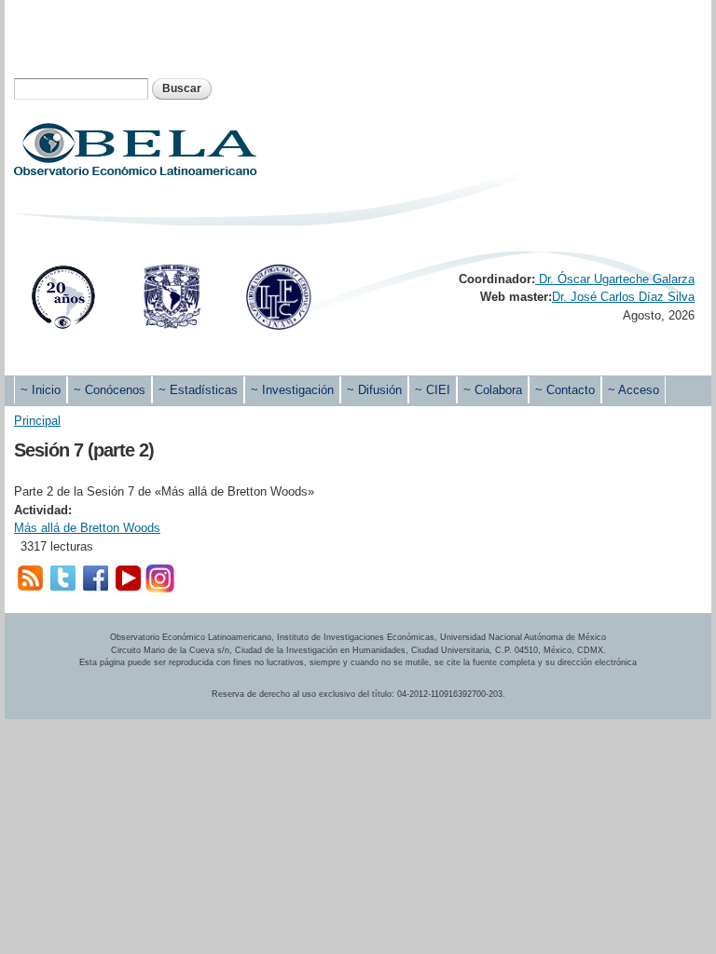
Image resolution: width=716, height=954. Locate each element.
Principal (37, 421)
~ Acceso (633, 390)
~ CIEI (432, 390)
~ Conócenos (109, 390)
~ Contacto (565, 390)
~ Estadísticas (198, 390)
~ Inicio (41, 390)
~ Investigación (292, 390)
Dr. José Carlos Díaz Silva (623, 297)
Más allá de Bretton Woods (87, 528)
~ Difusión (374, 390)
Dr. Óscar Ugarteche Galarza (615, 279)
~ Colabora (492, 390)
